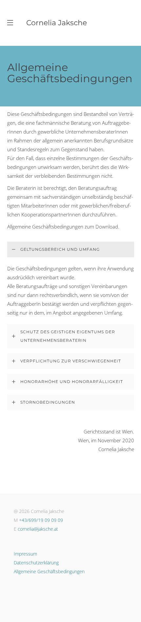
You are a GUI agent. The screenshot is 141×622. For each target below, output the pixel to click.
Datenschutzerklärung (36, 562)
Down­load (106, 226)
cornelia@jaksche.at (38, 529)
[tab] (70, 249)
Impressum (25, 554)
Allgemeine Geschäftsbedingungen (49, 571)
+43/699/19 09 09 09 (41, 520)
